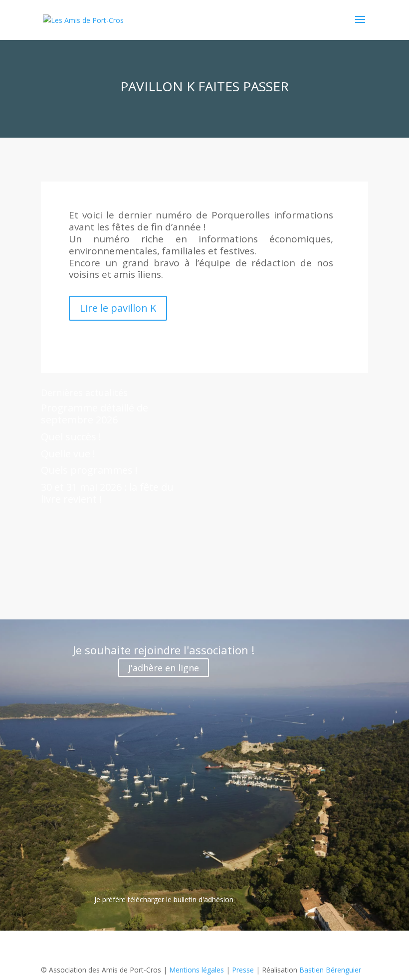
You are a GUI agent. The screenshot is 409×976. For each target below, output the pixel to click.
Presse (243, 970)
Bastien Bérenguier (330, 970)
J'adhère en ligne (163, 668)
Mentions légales (196, 970)
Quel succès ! (71, 436)
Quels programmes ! (89, 470)
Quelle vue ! (68, 453)
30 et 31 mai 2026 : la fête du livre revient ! (107, 493)
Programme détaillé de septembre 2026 (94, 413)
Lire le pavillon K (118, 308)
